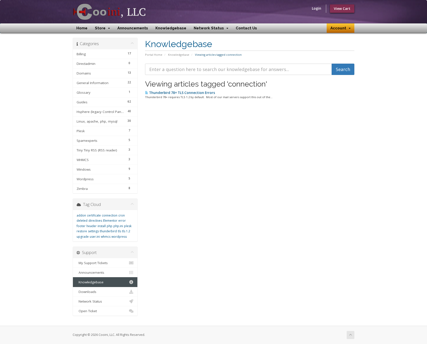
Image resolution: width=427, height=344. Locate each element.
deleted (82, 220)
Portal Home (153, 54)
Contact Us (246, 28)
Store (101, 28)
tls (119, 231)
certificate (94, 215)
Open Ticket (87, 311)
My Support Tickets (92, 263)
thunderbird (108, 231)
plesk (127, 226)
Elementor (110, 220)
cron (121, 215)
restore (82, 231)
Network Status (210, 28)
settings (93, 231)
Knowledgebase (170, 28)
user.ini (95, 237)
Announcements (132, 28)
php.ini (118, 226)
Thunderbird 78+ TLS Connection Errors (181, 93)
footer (81, 226)
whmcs (105, 237)
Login (316, 8)
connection (109, 215)
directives (95, 220)
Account (339, 28)
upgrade (83, 237)
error (122, 220)
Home (81, 28)
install (102, 226)
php (109, 226)
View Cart (342, 8)
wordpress (119, 237)
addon (81, 215)
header (91, 226)
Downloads (86, 292)
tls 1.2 (126, 231)
